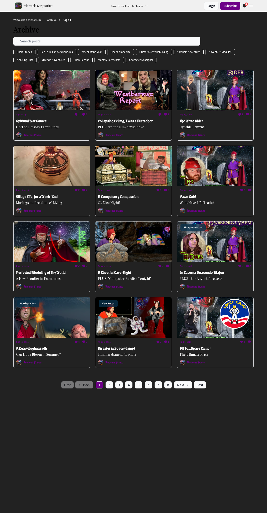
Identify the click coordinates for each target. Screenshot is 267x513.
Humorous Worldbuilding (153, 52)
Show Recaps (81, 60)
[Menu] (251, 5)
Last (199, 385)
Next (180, 385)
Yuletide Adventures (53, 60)
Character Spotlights (141, 60)
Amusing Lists (25, 60)
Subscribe (230, 6)
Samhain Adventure (188, 52)
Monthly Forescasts (109, 60)
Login (211, 6)
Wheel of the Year (92, 52)
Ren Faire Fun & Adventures (57, 52)
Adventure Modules (220, 52)
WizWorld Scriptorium (27, 20)
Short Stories (24, 52)
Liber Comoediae (121, 52)
